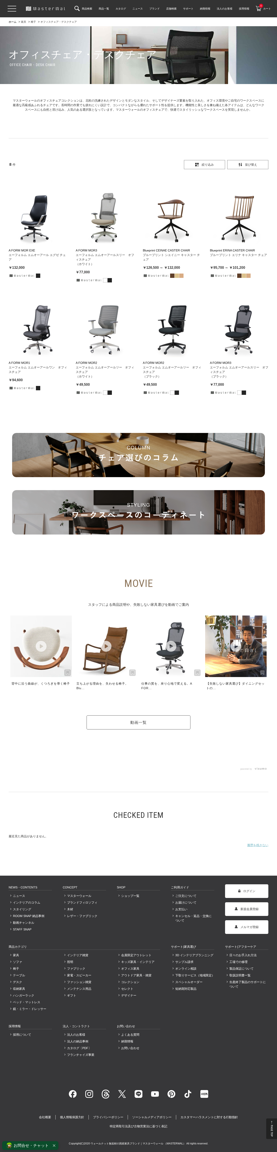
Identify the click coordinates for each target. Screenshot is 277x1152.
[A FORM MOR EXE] (38, 215)
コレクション (130, 982)
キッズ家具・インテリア (138, 962)
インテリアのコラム (26, 902)
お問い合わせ (130, 1048)
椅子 (16, 968)
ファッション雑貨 (79, 982)
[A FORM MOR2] (105, 328)
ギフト (71, 995)
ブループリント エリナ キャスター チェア (238, 255)
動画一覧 (138, 722)
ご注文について (185, 896)
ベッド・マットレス (26, 1002)
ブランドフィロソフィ (82, 902)
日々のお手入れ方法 (243, 955)
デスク (17, 982)
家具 (16, 955)
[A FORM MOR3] (105, 215)
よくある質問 (130, 1034)
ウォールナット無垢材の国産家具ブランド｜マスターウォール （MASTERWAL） (138, 1143)
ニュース (19, 896)
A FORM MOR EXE (22, 250)
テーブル (19, 975)
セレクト (127, 988)
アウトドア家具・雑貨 (136, 975)
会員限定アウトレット (136, 955)
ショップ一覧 (130, 896)
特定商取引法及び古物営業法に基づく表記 (138, 1126)
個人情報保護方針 (72, 1117)
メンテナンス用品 (79, 988)
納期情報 (127, 1041)
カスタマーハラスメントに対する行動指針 (209, 1117)
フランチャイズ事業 (80, 1054)
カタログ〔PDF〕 (79, 1048)
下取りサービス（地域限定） (194, 975)
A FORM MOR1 (19, 363)
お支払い (181, 909)
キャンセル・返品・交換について (193, 918)
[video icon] (41, 646)
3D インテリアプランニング (194, 955)
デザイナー (128, 995)
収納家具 (19, 988)
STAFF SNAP (22, 929)
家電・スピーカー (79, 975)
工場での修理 (238, 962)
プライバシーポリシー (108, 1117)
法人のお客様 (76, 1034)
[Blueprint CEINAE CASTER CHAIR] (172, 215)
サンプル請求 (184, 962)
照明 (70, 962)
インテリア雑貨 (77, 955)
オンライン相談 (185, 968)
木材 (70, 909)
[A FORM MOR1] (38, 328)
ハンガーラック (23, 995)
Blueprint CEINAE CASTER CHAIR (166, 250)
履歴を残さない (257, 845)
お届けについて (185, 902)
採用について (22, 1034)
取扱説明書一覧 (240, 975)
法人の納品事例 (77, 1041)
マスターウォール (79, 896)
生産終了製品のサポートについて (247, 984)
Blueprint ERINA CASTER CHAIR (232, 250)
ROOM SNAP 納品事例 (28, 916)
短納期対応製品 (185, 988)
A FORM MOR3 (86, 250)
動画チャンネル (23, 922)
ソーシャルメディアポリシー (152, 1117)
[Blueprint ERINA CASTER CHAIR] (239, 215)
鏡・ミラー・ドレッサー (29, 1009)
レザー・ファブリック (82, 916)
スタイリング (22, 909)
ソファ (17, 962)
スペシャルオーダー (189, 982)
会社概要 (45, 1117)
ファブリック (76, 968)
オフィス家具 (130, 968)
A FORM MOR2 (86, 363)
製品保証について (241, 968)
